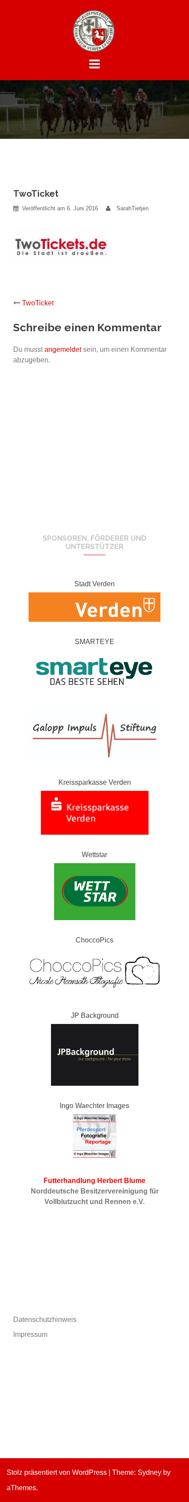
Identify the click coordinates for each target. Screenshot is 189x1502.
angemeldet (62, 349)
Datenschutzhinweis (44, 1319)
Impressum (30, 1334)
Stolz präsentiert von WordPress (57, 1472)
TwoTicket (38, 303)
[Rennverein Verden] (94, 30)
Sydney (149, 1472)
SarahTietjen (132, 208)
